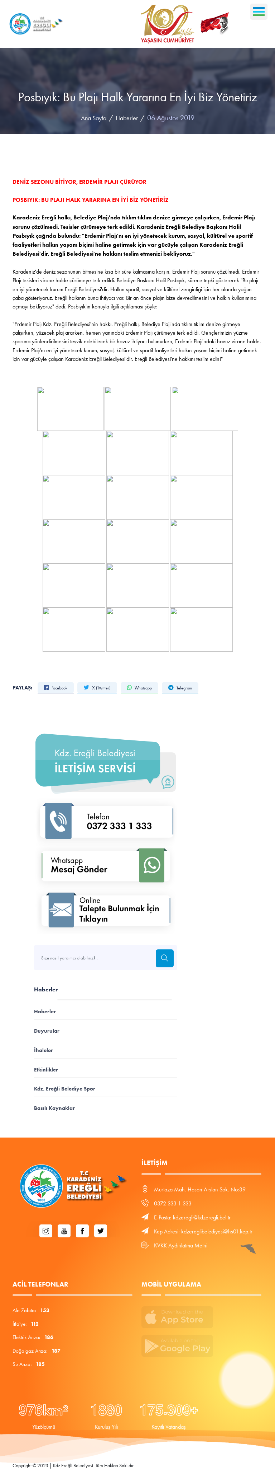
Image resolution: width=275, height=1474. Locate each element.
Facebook (58, 687)
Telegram (183, 687)
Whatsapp (143, 687)
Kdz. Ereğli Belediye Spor (64, 1088)
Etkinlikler (46, 1069)
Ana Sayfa (93, 118)
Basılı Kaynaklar (54, 1108)
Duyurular (46, 1030)
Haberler (127, 118)
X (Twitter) (101, 687)
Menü (258, 12)
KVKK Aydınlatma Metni (180, 1245)
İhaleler (43, 1050)
